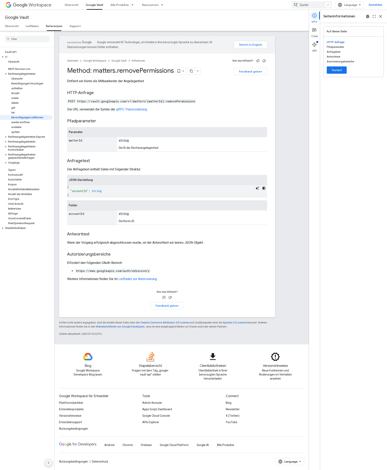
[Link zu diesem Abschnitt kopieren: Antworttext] (93, 234)
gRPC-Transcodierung (131, 109)
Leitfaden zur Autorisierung (138, 279)
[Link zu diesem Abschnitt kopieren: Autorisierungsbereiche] (115, 254)
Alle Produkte (119, 5)
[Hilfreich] (258, 61)
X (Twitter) (232, 415)
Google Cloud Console (156, 415)
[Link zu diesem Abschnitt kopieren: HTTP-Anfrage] (98, 93)
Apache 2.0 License (234, 322)
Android (109, 445)
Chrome (128, 445)
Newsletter (233, 409)
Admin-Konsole (152, 402)
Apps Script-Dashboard (157, 409)
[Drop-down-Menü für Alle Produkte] (133, 5)
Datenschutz (100, 461)
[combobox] (312, 4)
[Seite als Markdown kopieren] (191, 71)
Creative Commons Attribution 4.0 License (164, 322)
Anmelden (375, 4)
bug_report (367, 16)
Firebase (146, 445)
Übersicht (71, 5)
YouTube (231, 422)
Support (75, 26)
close (380, 16)
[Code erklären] (257, 188)
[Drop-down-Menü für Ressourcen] (163, 5)
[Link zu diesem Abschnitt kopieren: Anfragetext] (94, 161)
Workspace (40, 5)
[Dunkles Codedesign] (264, 188)
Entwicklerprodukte (71, 409)
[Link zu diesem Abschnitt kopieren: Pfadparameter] (100, 121)
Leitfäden (32, 26)
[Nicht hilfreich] (264, 61)
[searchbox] (27, 39)
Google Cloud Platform (174, 445)
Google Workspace (94, 60)
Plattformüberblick (71, 402)
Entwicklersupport (70, 422)
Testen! (337, 70)
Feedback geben (250, 71)
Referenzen (54, 26)
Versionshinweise (70, 415)
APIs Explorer (150, 422)
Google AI (203, 445)
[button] (26, 57)
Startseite (72, 60)
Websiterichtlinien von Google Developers (120, 326)
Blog (228, 402)
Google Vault (94, 5)
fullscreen (374, 16)
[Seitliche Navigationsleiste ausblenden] (49, 463)
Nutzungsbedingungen (73, 428)
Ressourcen (150, 5)
